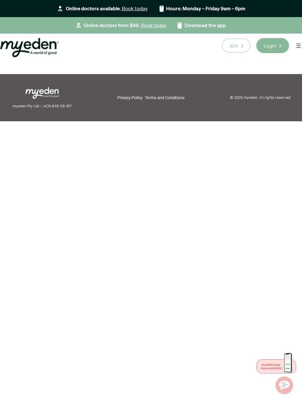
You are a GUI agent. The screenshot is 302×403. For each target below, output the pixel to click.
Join (233, 45)
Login (270, 45)
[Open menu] (298, 45)
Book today (135, 8)
